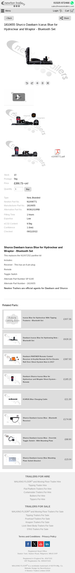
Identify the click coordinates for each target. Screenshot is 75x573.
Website (31, 568)
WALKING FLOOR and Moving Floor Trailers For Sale (37, 511)
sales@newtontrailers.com (62, 6)
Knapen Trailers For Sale (37, 522)
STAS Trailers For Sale (37, 529)
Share (66, 18)
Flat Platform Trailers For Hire (37, 489)
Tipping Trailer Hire (37, 485)
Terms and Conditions (29, 536)
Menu (8, 11)
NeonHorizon (45, 568)
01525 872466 (62, 3)
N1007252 (26, 255)
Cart (67, 11)
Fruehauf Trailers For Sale (37, 519)
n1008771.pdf (58, 156)
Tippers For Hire (37, 499)
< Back (9, 18)
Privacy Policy (49, 536)
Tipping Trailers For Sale (37, 515)
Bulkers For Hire (37, 496)
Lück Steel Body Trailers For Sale (37, 526)
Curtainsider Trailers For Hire (37, 492)
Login (55, 11)
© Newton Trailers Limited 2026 (37, 571)
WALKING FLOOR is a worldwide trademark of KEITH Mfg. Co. (37, 566)
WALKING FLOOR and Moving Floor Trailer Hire (37, 481)
